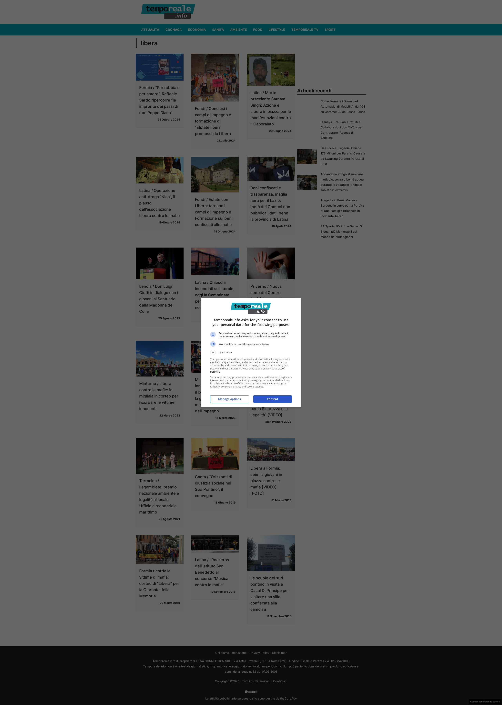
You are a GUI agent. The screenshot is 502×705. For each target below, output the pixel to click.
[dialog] (251, 352)
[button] (251, 352)
